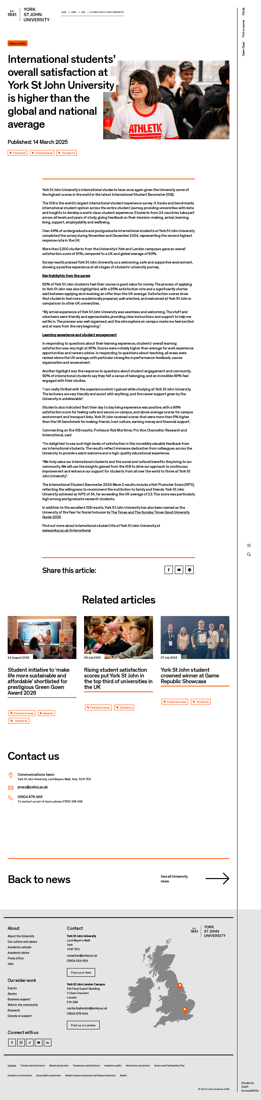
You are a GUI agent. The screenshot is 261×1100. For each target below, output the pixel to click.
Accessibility (250, 1090)
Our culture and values (22, 941)
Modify (123, 1075)
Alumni (12, 993)
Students (247, 1083)
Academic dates (18, 952)
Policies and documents (32, 1065)
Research (14, 1010)
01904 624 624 (77, 960)
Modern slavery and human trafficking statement (90, 1075)
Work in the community (23, 1004)
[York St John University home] (29, 14)
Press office (16, 958)
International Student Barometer (107, 12)
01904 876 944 (77, 1013)
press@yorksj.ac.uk (33, 786)
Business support (19, 999)
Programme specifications (86, 1065)
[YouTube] (38, 1042)
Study (243, 11)
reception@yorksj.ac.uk (82, 955)
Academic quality (113, 1065)
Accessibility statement (48, 1075)
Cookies (12, 1065)
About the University (21, 936)
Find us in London (83, 1025)
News (73, 12)
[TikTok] (30, 1042)
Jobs (10, 963)
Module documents (59, 1065)
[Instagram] (21, 1042)
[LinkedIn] (47, 1042)
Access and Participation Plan (169, 1065)
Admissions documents (138, 1065)
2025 (83, 12)
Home (63, 12)
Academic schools (19, 947)
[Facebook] (12, 1042)
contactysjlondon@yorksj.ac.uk (87, 1008)
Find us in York (81, 972)
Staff (245, 1087)
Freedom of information (20, 1075)
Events (12, 988)
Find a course (243, 29)
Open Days (243, 49)
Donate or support (20, 1016)
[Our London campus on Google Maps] (184, 1011)
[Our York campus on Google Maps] (180, 986)
